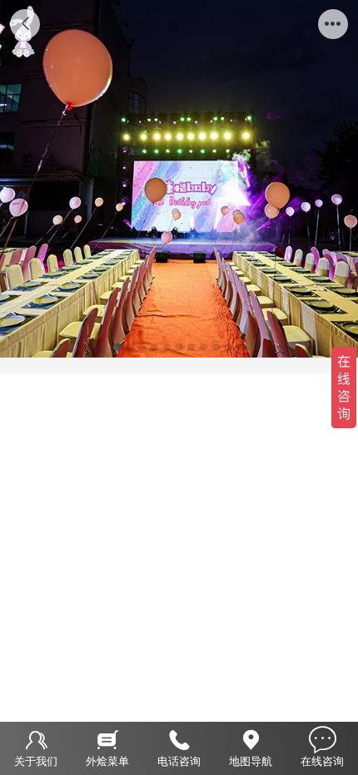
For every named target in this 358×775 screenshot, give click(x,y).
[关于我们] (36, 738)
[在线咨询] (322, 738)
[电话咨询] (179, 738)
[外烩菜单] (107, 738)
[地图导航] (250, 738)
